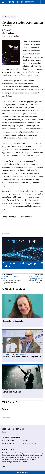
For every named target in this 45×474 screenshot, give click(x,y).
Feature (23, 354)
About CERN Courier (8, 440)
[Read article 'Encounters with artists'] (22, 306)
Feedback (26, 440)
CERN (3, 467)
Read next (39, 275)
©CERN (4, 432)
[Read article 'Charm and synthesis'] (22, 377)
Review (22, 20)
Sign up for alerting (29, 443)
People (5, 389)
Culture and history (10, 20)
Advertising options (8, 443)
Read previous (7, 275)
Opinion (23, 319)
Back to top (22, 472)
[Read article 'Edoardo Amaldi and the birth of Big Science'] (22, 341)
